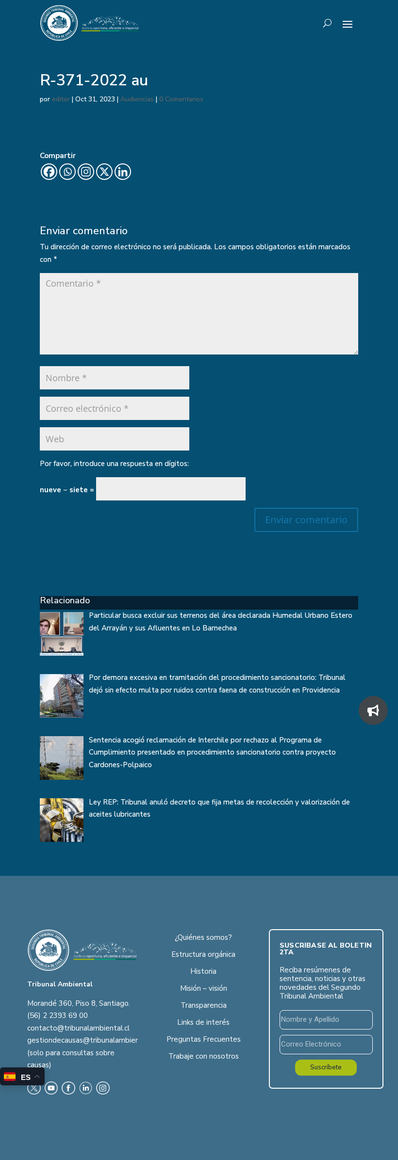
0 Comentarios (181, 99)
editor (61, 99)
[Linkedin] (123, 171)
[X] (104, 171)
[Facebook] (49, 171)
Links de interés (203, 1022)
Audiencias (137, 99)
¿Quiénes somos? (203, 937)
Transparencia (204, 1005)
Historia (203, 971)
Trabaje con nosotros (203, 1056)
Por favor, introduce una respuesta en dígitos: (114, 463)
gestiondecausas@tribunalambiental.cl (91, 1040)
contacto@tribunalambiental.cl (78, 1028)
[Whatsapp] (67, 171)
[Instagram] (86, 171)
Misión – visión (203, 988)
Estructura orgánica (203, 954)
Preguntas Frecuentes (203, 1039)
